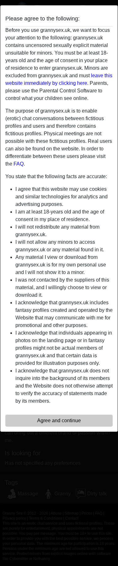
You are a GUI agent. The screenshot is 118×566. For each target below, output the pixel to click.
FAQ (19, 163)
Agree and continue (59, 420)
